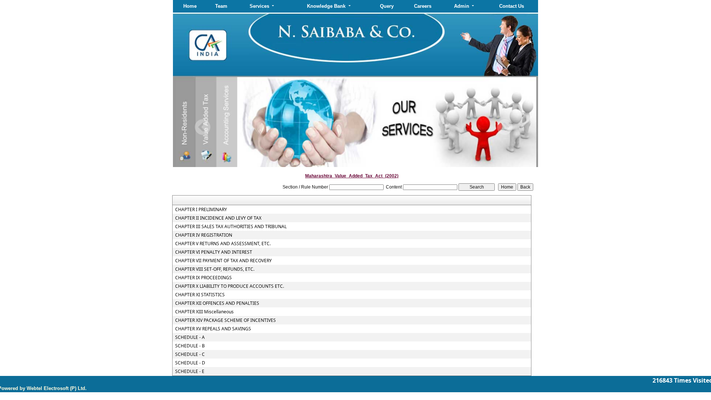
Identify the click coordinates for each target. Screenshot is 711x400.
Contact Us (511, 6)
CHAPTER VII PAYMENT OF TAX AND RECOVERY (223, 261)
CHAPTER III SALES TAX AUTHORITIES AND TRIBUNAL (231, 227)
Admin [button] (462, 6)
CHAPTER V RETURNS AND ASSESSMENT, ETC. (223, 244)
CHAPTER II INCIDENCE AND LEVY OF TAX (218, 218)
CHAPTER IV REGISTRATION (203, 235)
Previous (203, 127)
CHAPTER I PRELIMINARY (201, 210)
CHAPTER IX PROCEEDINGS (203, 278)
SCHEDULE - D (190, 363)
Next (505, 127)
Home (190, 6)
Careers (422, 6)
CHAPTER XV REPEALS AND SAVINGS (213, 329)
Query (387, 6)
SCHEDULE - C (190, 354)
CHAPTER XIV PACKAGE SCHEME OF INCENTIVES (225, 320)
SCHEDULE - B (190, 346)
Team (221, 6)
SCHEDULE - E (189, 371)
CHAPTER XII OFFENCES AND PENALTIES (217, 303)
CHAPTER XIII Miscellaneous (204, 312)
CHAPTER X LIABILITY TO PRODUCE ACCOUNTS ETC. (229, 286)
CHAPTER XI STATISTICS (200, 295)
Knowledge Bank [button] (327, 6)
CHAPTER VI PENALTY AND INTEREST (213, 252)
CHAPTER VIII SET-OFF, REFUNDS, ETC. (214, 269)
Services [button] (260, 6)
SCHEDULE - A (190, 337)
